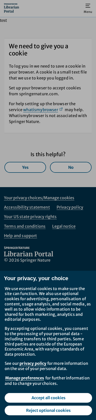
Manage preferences (24, 377)
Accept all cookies (48, 397)
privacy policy (32, 363)
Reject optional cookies (48, 410)
